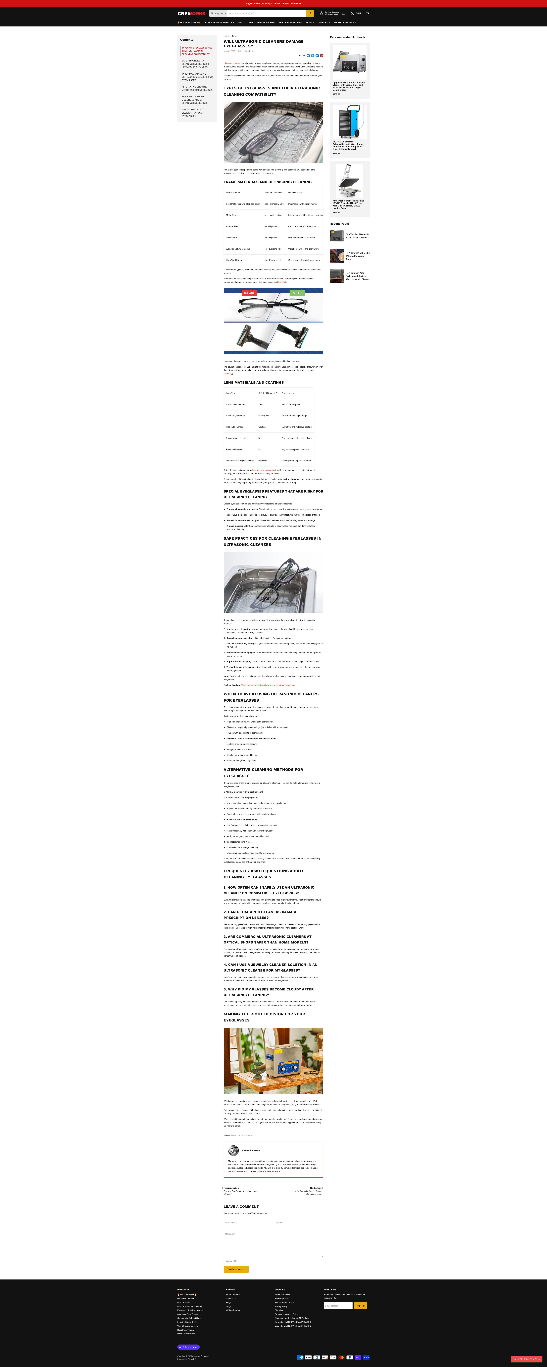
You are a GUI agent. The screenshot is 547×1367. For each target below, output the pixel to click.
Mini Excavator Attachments (189, 1306)
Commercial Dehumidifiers (189, 1318)
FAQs (228, 1302)
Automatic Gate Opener (188, 1314)
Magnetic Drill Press (186, 1334)
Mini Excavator (184, 1302)
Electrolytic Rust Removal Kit (190, 1310)
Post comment (236, 1269)
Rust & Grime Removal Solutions (224, 22)
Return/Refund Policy (284, 1302)
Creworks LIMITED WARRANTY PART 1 (293, 1322)
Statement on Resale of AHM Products (292, 1318)
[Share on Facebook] (308, 55)
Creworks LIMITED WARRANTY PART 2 (293, 1326)
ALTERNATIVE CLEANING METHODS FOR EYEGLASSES (197, 88)
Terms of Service (282, 1294)
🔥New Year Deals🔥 (188, 22)
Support (323, 22)
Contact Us (231, 1298)
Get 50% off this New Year (527, 1359)
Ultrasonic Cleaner (245, 1135)
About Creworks (344, 22)
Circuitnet (281, 282)
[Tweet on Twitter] (312, 55)
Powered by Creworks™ (187, 1359)
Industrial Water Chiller (187, 1322)
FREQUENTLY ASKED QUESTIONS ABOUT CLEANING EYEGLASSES (195, 99)
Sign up (360, 1305)
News (233, 1135)
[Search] (310, 13)
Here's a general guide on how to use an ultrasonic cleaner (268, 685)
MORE (309, 22)
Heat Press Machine (290, 22)
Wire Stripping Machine (261, 22)
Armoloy (228, 373)
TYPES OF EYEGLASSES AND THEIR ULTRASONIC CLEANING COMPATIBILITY (197, 51)
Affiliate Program (233, 1310)
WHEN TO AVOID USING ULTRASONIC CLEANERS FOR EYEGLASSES (197, 77)
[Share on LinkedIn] (317, 55)
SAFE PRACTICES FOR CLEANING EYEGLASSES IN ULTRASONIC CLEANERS (196, 63)
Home (226, 36)
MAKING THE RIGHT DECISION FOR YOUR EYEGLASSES (193, 112)
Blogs (228, 1306)
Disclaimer (279, 1310)
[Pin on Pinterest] (321, 55)
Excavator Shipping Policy (286, 1314)
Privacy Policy (281, 1306)
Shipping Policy (281, 1298)
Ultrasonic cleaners (233, 63)
